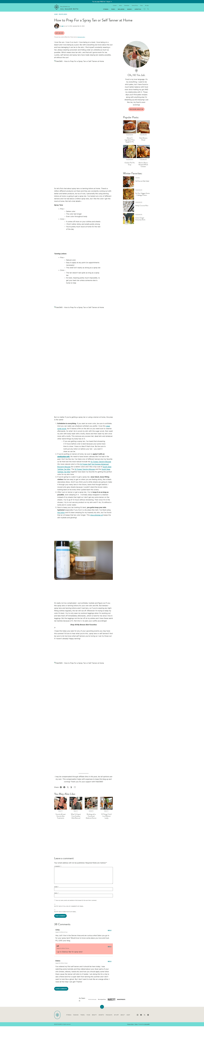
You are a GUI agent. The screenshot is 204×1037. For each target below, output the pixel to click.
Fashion (75, 1015)
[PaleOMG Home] (66, 7)
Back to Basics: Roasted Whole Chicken (143, 165)
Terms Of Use (135, 5)
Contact (115, 5)
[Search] (148, 9)
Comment (57, 866)
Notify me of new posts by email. (65, 911)
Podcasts (109, 1015)
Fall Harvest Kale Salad (142, 181)
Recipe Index (63, 14)
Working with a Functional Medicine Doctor (91, 816)
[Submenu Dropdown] (115, 9)
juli (62, 26)
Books (129, 9)
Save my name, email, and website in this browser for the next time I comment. (76, 900)
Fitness (105, 9)
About (120, 5)
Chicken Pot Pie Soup (130, 164)
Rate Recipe (59, 33)
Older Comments (61, 988)
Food (113, 9)
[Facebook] (141, 1015)
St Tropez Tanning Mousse (101, 462)
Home (56, 14)
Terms (136, 1024)
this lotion (61, 512)
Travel (82, 1015)
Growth (101, 1015)
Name (56, 886)
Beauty (94, 1015)
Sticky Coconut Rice (141, 205)
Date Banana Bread (143, 139)
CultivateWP (147, 1024)
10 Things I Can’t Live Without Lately (106, 816)
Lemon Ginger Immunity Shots (140, 219)
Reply (110, 930)
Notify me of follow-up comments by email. (69, 906)
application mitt (63, 456)
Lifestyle (138, 9)
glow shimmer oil (96, 515)
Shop (141, 5)
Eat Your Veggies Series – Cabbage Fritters (142, 194)
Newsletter (126, 5)
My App (147, 5)
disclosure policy (81, 37)
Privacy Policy (130, 1024)
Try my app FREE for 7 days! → (102, 1)
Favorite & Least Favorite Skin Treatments (61, 816)
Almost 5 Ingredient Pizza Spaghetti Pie (130, 140)
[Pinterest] (148, 1015)
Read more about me (136, 109)
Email (56, 893)
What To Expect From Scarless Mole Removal (76, 816)
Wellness (121, 9)
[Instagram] (137, 1015)
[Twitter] (144, 1015)
